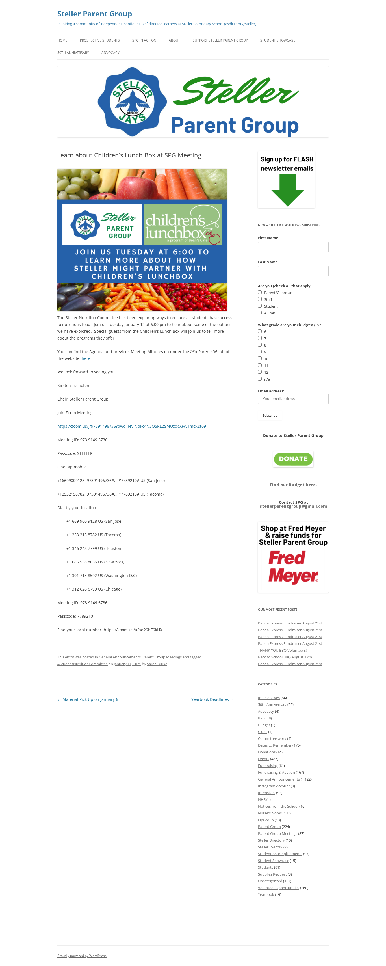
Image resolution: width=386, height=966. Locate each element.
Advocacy (110, 52)
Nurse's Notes (270, 813)
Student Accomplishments (280, 853)
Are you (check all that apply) (284, 285)
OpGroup (266, 819)
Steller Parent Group (94, 13)
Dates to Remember (275, 745)
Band (262, 718)
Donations (267, 752)
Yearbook (266, 894)
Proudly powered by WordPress (82, 955)
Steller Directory (271, 840)
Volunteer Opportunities (278, 887)
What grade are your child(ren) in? (289, 324)
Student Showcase (277, 40)
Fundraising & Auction (276, 772)
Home (62, 40)
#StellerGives (269, 697)
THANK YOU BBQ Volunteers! (282, 650)
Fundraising (268, 765)
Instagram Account (274, 785)
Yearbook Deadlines (212, 699)
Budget (264, 724)
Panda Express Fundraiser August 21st (290, 623)
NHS (262, 799)
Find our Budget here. (293, 484)
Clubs (262, 731)
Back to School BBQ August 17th (285, 657)
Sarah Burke (157, 663)
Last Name (268, 261)
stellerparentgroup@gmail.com (293, 506)
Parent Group (269, 826)
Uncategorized (270, 880)
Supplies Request (272, 874)
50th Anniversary (73, 52)
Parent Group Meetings (162, 657)
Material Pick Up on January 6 (87, 699)
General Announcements (120, 657)
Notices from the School (278, 806)
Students (265, 867)
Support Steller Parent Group (220, 40)
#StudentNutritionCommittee (82, 663)
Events (263, 758)
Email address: (271, 391)
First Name (268, 237)
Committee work (272, 738)
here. (86, 358)
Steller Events (269, 847)
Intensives (266, 792)
